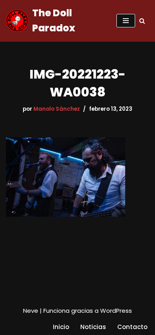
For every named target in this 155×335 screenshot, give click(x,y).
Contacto (132, 327)
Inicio (61, 327)
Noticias (93, 327)
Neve (30, 310)
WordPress (116, 310)
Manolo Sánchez (56, 109)
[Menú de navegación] (125, 20)
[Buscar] (142, 21)
